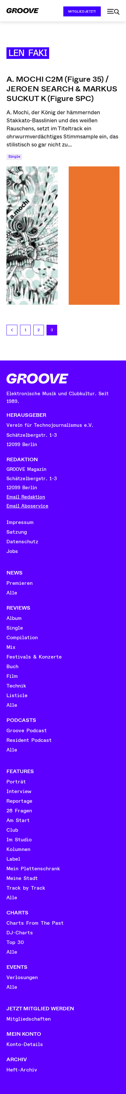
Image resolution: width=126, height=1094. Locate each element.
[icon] (113, 12)
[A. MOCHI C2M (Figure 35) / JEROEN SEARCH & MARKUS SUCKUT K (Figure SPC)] (63, 235)
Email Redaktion (25, 497)
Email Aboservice (27, 506)
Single (14, 156)
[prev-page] (11, 330)
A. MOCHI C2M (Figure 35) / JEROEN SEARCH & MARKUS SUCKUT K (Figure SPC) (61, 89)
